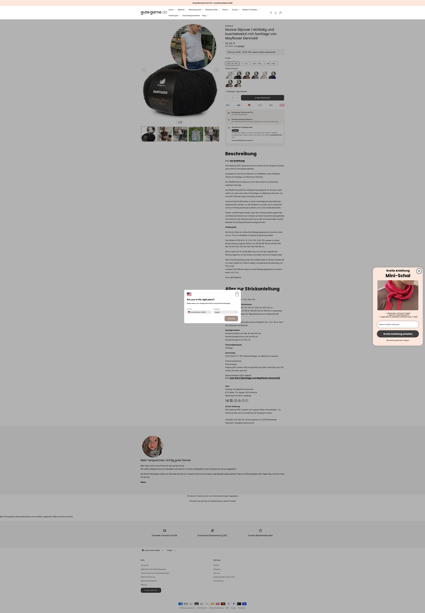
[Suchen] (271, 12)
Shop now (231, 318)
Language (216, 309)
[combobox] (197, 312)
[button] (281, 12)
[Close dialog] (419, 271)
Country (189, 309)
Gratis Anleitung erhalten (397, 333)
